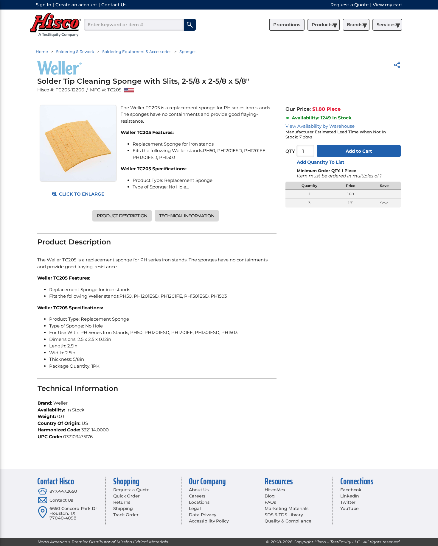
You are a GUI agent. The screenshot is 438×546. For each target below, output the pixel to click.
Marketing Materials (286, 508)
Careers (197, 496)
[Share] (397, 66)
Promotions (286, 24)
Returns (121, 502)
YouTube (349, 508)
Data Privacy (202, 514)
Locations (199, 502)
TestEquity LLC (345, 541)
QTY (290, 151)
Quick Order (126, 496)
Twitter (347, 502)
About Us (199, 489)
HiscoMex (275, 489)
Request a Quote (131, 489)
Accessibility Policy (209, 521)
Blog (269, 496)
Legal (195, 508)
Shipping (123, 508)
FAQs (270, 502)
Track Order (125, 514)
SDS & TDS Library (284, 514)
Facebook (350, 489)
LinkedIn (349, 496)
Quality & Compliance (288, 521)
